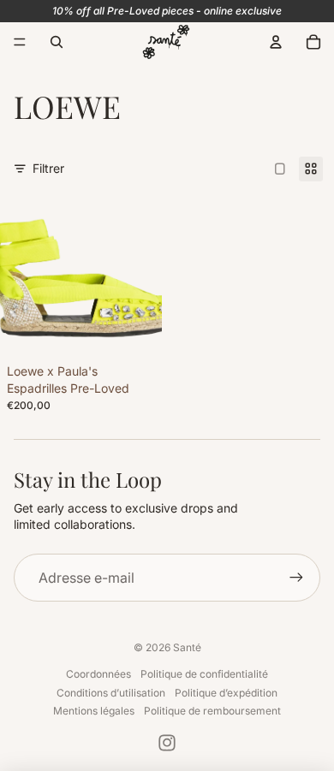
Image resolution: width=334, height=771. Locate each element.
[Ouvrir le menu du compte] (276, 42)
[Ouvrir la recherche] (56, 42)
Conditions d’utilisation (111, 692)
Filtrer (48, 168)
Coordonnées (98, 673)
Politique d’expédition (226, 692)
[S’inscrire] (296, 577)
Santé (187, 647)
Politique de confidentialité (204, 673)
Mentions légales (93, 710)
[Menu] (19, 42)
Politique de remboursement (212, 710)
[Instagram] (167, 742)
